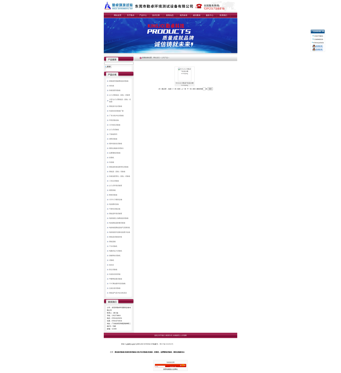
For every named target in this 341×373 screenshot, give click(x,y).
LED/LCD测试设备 (115, 199)
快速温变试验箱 (114, 90)
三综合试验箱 (114, 181)
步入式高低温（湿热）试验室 (119, 95)
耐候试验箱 (113, 195)
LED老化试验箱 (114, 125)
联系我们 (223, 15)
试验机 (111, 260)
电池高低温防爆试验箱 (117, 223)
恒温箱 (111, 162)
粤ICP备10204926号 (166, 344)
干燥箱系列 (113, 134)
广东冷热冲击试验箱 (116, 116)
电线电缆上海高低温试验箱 (118, 218)
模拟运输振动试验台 (116, 148)
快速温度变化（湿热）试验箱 (119, 176)
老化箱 (111, 86)
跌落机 (111, 158)
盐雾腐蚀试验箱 (114, 153)
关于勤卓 (130, 15)
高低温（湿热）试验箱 (117, 172)
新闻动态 (170, 15)
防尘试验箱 (113, 269)
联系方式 (169, 335)
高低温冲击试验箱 (115, 106)
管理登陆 (147, 344)
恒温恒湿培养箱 (114, 274)
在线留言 (176, 335)
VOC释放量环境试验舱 (117, 283)
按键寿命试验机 (114, 255)
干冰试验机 (113, 246)
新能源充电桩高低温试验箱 (118, 81)
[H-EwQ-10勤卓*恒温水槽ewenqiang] (184, 80)
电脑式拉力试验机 (115, 251)
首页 (156, 335)
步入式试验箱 (114, 130)
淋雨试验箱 (113, 139)
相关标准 (183, 15)
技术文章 (156, 15)
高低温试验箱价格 (115, 237)
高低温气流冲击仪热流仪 (118, 293)
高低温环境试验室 (115, 213)
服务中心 (209, 15)
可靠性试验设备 (114, 209)
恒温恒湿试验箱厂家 (116, 111)
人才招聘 (183, 335)
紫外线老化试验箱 (115, 144)
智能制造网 (170, 362)
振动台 (111, 265)
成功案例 (196, 15)
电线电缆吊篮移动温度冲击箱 (119, 232)
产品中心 (143, 15)
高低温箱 (112, 241)
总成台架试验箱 (114, 288)
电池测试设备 (114, 204)
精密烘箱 (112, 190)
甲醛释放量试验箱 (115, 279)
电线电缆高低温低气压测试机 (119, 227)
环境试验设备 (114, 120)
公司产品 (164, 58)
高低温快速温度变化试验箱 (118, 167)
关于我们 (161, 335)
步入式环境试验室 (115, 185)
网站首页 (117, 15)
